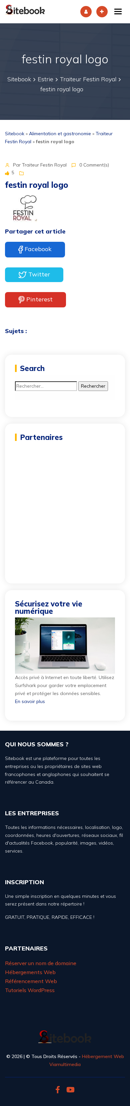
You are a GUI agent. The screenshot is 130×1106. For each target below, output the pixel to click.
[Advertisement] (65, 508)
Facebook (38, 249)
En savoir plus (30, 701)
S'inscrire (102, 11)
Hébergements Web (30, 972)
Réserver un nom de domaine (40, 963)
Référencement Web (31, 981)
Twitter (39, 274)
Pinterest (39, 299)
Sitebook (14, 134)
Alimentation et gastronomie (60, 134)
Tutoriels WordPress (30, 990)
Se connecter (86, 11)
